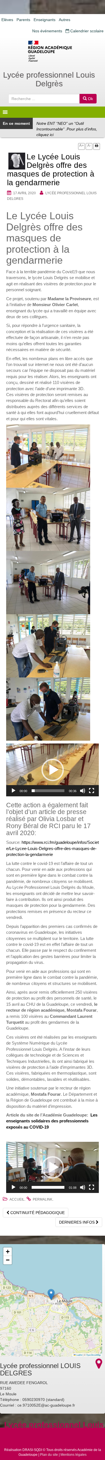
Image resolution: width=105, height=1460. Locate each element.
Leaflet (79, 1354)
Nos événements (47, 31)
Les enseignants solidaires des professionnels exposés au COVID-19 (51, 1121)
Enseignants (44, 19)
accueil (17, 1199)
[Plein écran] (91, 791)
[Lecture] (13, 791)
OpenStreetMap (93, 1354)
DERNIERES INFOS (77, 1222)
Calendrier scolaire (86, 31)
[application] (52, 769)
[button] (52, 770)
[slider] (48, 790)
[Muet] (82, 791)
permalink (42, 1199)
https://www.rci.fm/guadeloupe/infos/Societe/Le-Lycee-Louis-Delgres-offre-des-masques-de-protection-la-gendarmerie (52, 848)
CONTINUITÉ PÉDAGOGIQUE (37, 1212)
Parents (23, 19)
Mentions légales (73, 1455)
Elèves (7, 19)
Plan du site (49, 1455)
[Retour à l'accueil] (52, 51)
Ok (90, 98)
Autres (64, 19)
